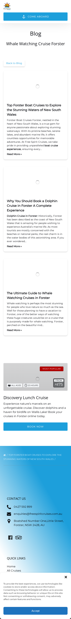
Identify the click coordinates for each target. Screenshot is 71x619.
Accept (35, 610)
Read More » (14, 154)
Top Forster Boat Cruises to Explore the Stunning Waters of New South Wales (34, 109)
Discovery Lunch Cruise (25, 397)
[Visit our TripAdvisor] (18, 537)
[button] (66, 577)
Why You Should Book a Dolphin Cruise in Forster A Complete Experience (32, 205)
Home (11, 566)
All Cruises (14, 570)
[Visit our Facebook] (10, 537)
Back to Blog (14, 63)
